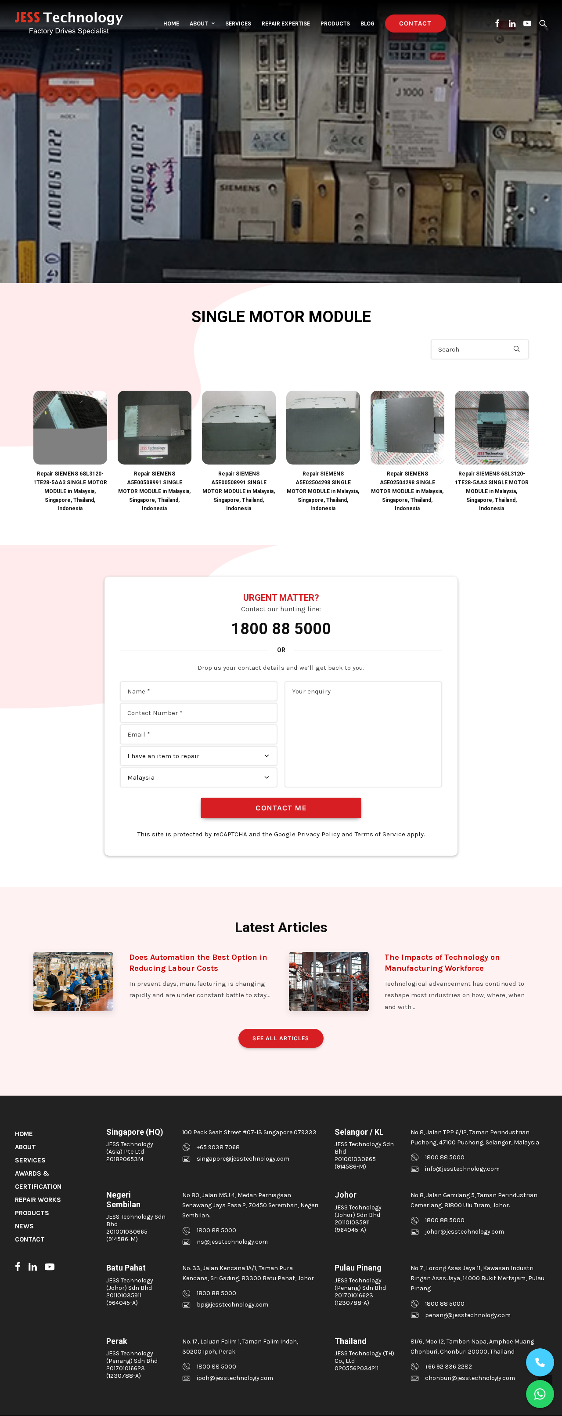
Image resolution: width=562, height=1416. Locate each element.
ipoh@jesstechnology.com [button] (235, 1378)
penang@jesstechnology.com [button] (468, 1315)
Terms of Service (380, 834)
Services (238, 23)
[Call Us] (540, 1362)
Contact (30, 1239)
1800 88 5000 (281, 629)
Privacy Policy (318, 834)
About (199, 23)
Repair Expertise (286, 23)
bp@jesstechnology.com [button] (232, 1304)
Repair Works (38, 1200)
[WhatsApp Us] (540, 1394)
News (24, 1226)
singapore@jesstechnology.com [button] (243, 1158)
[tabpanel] (70, 452)
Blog (367, 23)
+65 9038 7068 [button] (218, 1147)
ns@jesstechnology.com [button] (232, 1241)
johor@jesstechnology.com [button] (464, 1231)
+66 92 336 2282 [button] (448, 1366)
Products (335, 23)
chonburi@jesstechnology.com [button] (470, 1378)
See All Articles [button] (280, 1038)
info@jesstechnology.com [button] (462, 1169)
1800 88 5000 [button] (445, 1157)
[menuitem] (171, 23)
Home (171, 23)
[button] (498, 23)
